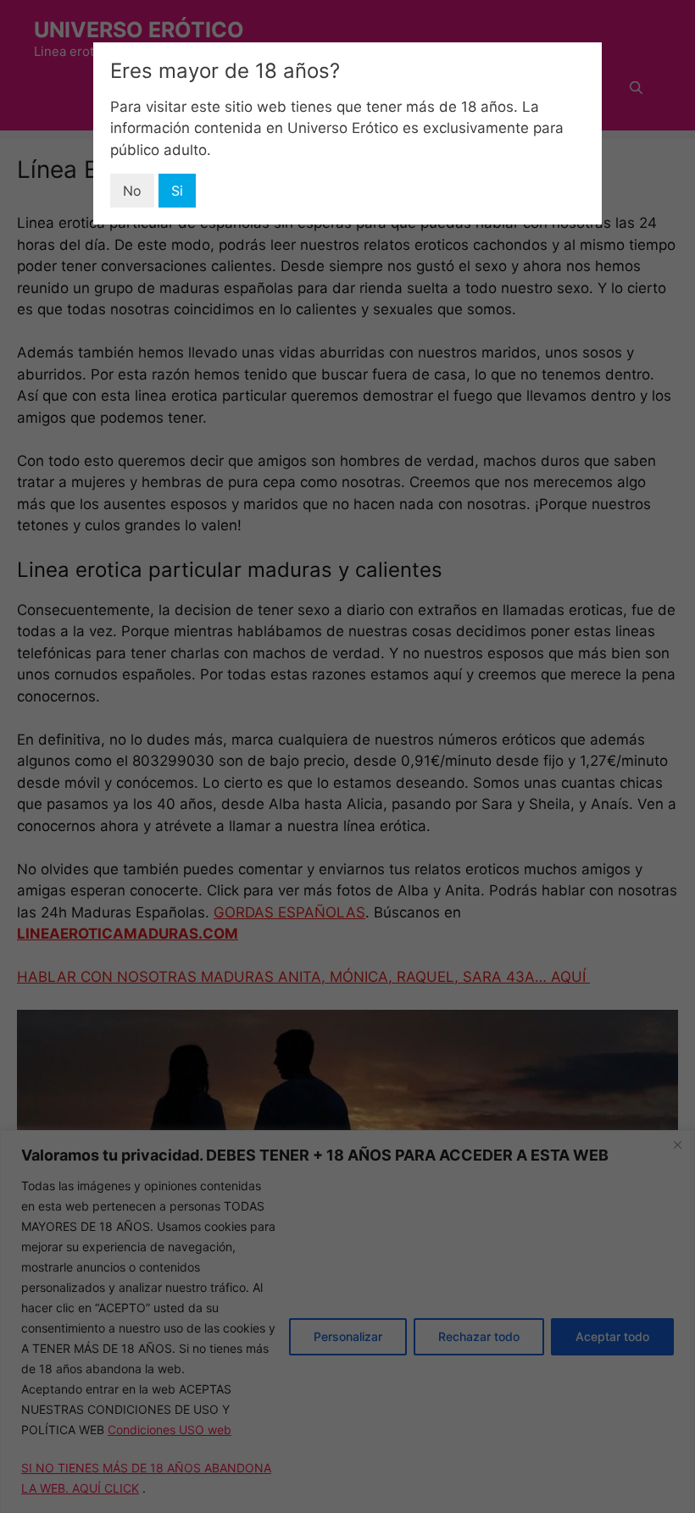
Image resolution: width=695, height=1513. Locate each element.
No (132, 190)
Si (177, 190)
